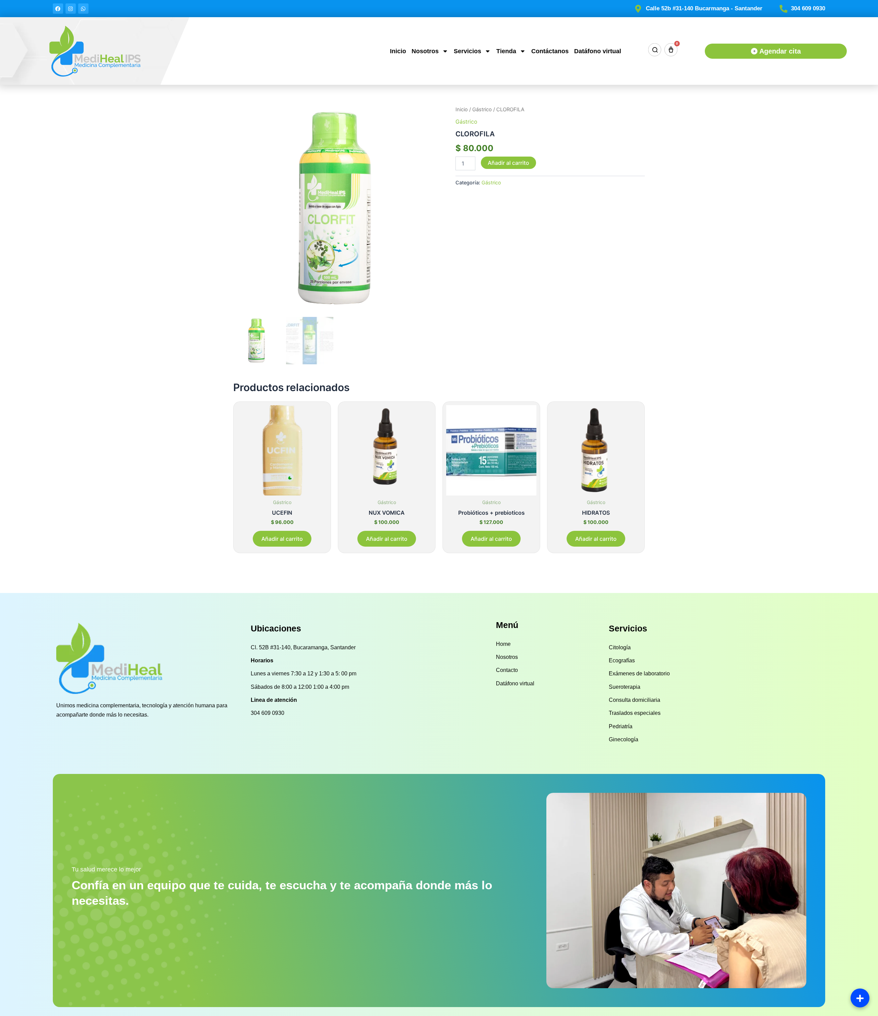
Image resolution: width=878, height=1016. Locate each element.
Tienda (506, 51)
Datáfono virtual (597, 51)
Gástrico (482, 109)
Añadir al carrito (508, 162)
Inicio (398, 51)
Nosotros (425, 51)
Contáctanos (550, 51)
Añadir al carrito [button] (282, 538)
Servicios (467, 51)
